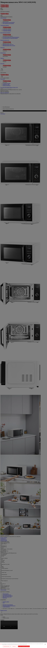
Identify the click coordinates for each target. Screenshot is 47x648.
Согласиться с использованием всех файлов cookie (24, 646)
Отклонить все (14, 646)
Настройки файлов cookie (6, 646)
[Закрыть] (45, 644)
